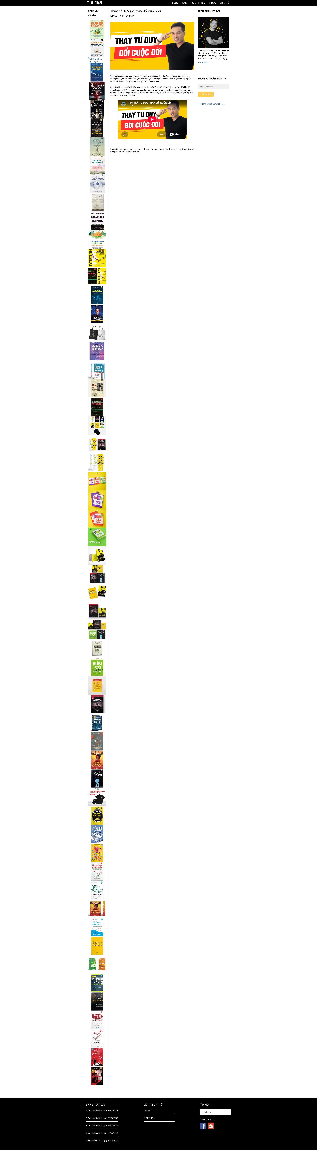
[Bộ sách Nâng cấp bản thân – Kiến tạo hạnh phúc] (97, 444)
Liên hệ (224, 2)
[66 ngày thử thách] (97, 945)
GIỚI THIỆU (198, 2)
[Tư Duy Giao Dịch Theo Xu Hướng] (97, 48)
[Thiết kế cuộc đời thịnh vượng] (97, 704)
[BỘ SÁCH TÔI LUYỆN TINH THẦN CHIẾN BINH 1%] (97, 425)
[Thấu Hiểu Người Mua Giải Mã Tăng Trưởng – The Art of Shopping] (97, 834)
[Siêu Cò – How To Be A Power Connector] (97, 667)
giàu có (161, 149)
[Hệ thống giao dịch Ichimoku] (97, 983)
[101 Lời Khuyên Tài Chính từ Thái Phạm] (97, 314)
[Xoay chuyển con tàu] (97, 72)
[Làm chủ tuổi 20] (97, 778)
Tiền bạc (136, 149)
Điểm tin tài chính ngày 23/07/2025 (102, 1140)
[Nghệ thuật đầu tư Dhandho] (97, 1001)
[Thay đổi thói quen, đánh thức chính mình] (97, 183)
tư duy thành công (130, 151)
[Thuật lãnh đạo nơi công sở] (97, 109)
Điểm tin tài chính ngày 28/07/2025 (102, 1118)
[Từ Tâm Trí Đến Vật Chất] (97, 165)
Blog (175, 2)
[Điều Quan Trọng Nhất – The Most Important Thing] (97, 890)
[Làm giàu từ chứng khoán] (97, 964)
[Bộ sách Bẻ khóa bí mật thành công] (97, 629)
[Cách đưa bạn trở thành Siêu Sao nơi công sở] (97, 91)
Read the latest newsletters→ (211, 103)
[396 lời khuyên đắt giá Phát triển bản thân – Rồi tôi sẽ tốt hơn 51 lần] (97, 537)
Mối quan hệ (125, 149)
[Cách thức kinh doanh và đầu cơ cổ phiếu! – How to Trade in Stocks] (97, 388)
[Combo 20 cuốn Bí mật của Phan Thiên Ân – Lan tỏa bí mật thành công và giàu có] (97, 555)
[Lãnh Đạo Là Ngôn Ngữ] (97, 60)
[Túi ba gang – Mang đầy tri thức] (97, 332)
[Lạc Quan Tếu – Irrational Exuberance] (97, 741)
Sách (185, 2)
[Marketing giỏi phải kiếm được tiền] (97, 1038)
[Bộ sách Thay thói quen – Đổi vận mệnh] (97, 592)
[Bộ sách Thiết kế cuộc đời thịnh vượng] (97, 574)
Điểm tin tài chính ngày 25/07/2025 (102, 1125)
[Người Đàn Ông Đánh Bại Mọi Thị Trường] (97, 1057)
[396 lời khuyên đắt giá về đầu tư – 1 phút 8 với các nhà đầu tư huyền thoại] (97, 499)
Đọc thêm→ (203, 62)
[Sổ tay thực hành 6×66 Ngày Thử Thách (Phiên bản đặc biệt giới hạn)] (97, 760)
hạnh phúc (170, 149)
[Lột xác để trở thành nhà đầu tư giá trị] (97, 1020)
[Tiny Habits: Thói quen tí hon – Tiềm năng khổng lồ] (97, 462)
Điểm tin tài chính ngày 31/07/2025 (102, 1110)
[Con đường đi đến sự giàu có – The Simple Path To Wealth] (97, 239)
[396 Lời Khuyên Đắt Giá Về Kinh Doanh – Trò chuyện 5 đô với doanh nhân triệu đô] (97, 518)
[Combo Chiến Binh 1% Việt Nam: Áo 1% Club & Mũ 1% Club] (97, 797)
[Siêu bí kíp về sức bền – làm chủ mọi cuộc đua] (97, 128)
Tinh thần (145, 149)
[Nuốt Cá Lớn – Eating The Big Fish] (97, 815)
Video (212, 2)
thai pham (129, 15)
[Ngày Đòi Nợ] (97, 1075)
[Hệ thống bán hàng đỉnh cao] (97, 927)
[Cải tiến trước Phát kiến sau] (97, 369)
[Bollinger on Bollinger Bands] (97, 221)
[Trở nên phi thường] (97, 146)
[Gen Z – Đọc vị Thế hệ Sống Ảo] (97, 852)
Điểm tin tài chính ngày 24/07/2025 (102, 1133)
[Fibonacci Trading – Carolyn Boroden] (97, 722)
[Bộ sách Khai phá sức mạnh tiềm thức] (97, 611)
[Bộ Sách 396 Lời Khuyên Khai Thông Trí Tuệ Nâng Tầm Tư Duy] (97, 481)
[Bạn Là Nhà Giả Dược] (97, 202)
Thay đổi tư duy (183, 149)
